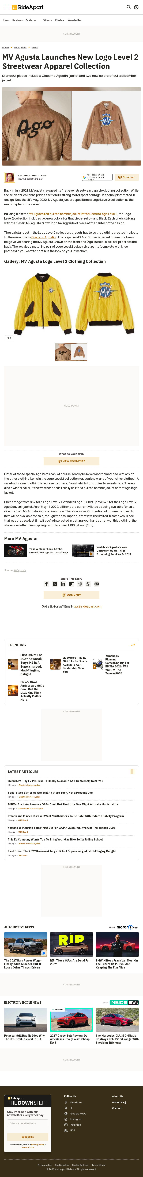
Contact (117, 1108)
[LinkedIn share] (63, 584)
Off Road (23, 820)
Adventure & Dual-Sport (30, 808)
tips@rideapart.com (87, 606)
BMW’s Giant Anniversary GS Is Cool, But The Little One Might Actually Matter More (63, 804)
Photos (59, 20)
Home (5, 47)
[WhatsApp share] (88, 584)
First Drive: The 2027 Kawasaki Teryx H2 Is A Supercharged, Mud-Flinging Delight (62, 851)
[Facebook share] (46, 584)
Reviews (17, 20)
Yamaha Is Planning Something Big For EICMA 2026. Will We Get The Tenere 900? (61, 827)
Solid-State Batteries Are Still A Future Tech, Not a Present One (50, 792)
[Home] (28, 7)
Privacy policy (45, 1165)
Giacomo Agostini (43, 237)
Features (30, 20)
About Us (117, 1096)
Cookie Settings (80, 1165)
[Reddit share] (80, 584)
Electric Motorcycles (30, 785)
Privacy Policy (37, 1144)
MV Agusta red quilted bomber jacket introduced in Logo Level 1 (73, 214)
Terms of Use (27, 1147)
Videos (47, 20)
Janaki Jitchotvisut (34, 175)
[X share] (55, 584)
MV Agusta (20, 47)
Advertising (119, 1102)
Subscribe (28, 1136)
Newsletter (74, 20)
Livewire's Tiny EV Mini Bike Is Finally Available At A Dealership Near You (55, 781)
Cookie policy (62, 1165)
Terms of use (99, 1165)
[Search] (129, 7)
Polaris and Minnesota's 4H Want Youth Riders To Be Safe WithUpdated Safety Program (66, 816)
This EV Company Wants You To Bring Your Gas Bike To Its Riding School (55, 839)
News (6, 20)
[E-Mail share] (97, 584)
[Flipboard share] (71, 584)
